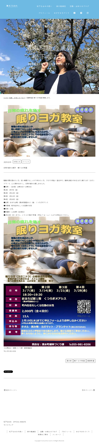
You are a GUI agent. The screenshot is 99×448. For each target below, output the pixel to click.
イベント (26, 162)
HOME (6, 98)
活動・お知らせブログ (79, 6)
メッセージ (57, 434)
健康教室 (91, 361)
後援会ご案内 (43, 434)
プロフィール (44, 13)
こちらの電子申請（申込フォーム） (36, 215)
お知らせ (17, 162)
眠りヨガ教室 (79, 361)
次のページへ (87, 390)
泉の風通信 (61, 6)
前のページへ (11, 390)
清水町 (69, 361)
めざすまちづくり (61, 13)
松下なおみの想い (44, 6)
